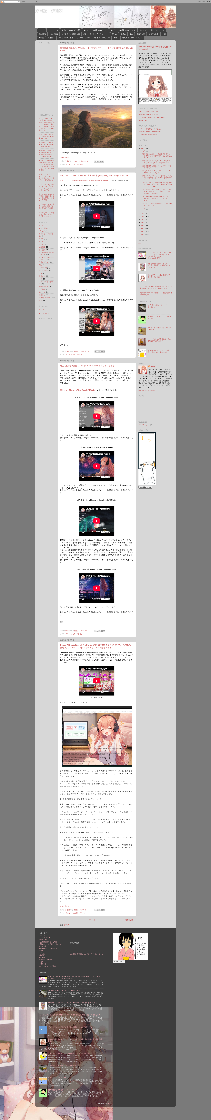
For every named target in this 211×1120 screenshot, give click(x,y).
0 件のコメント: (85, 161)
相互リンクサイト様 (65, 38)
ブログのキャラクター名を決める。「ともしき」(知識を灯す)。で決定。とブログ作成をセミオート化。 (157, 191)
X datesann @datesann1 (147, 134)
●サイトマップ (44, 313)
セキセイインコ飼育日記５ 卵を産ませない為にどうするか (69, 1053)
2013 (143, 232)
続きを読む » (64, 157)
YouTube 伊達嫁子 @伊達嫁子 (150, 129)
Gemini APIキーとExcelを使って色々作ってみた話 (159, 276)
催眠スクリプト (44, 262)
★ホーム (42, 935)
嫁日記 (41, 38)
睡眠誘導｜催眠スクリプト (132, 38)
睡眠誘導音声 (43, 286)
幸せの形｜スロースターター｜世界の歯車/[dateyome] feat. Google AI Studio (94, 175)
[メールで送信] (95, 161)
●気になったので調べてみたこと (50, 944)
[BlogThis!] (97, 161)
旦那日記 (51, 38)
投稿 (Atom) (68, 925)
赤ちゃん (42, 292)
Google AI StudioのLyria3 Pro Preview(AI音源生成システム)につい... (156, 172)
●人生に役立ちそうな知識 (48, 942)
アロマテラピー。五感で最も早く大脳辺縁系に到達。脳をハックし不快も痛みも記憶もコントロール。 (157, 184)
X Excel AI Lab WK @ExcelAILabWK (151, 117)
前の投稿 (129, 920)
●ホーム (42, 309)
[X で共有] (99, 161)
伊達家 (153, 366)
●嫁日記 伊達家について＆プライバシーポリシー (87, 954)
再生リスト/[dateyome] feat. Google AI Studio (77, 390)
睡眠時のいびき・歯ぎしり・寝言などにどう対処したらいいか (46, 214)
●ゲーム (42, 953)
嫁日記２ (42, 247)
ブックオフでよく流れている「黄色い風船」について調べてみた (70, 1027)
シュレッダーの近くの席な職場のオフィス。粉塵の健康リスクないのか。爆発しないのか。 (156, 287)
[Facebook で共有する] (101, 161)
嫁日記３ (42, 250)
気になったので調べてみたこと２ (123, 30)
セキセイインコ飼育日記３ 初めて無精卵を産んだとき (159, 340)
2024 (143, 216)
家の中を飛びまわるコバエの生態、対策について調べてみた (158, 351)
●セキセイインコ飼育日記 (48, 948)
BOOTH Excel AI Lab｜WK (148, 112)
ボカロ (116, 38)
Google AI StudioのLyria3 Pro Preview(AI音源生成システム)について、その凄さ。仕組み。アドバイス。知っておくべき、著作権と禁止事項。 (47, 124)
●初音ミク (42, 964)
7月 (144, 209)
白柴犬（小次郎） (45, 298)
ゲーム (114, 34)
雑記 (40, 265)
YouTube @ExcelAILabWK (148, 114)
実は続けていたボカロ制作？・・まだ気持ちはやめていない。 (46, 144)
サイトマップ (53, 30)
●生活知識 (42, 946)
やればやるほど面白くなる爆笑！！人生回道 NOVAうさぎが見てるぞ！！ (160, 265)
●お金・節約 (43, 940)
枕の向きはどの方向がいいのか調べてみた (62, 1090)
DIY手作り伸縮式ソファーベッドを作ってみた (64, 990)
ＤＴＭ (67, 164)
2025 (143, 213)
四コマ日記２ (154, 34)
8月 (144, 151)
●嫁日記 (42, 955)
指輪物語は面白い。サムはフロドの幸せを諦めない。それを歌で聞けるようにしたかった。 (157, 156)
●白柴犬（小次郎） (46, 959)
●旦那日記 (42, 957)
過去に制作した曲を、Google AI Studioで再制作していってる (87, 366)
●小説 (41, 951)
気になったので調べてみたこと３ (151, 30)
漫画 (131, 34)
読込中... (141, 243)
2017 (143, 219)
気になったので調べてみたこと (95, 30)
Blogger (109, 1103)
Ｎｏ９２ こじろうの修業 (57, 1078)
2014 (143, 228)
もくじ (41, 241)
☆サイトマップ (44, 937)
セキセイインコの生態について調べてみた (62, 1065)
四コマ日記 (141, 34)
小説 (164, 34)
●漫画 (41, 962)
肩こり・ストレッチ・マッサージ (95, 34)
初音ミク (79, 354)
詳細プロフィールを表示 (146, 390)
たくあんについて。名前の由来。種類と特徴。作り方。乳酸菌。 (46, 206)
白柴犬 (123, 34)
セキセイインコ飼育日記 (71, 34)
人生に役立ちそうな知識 (71, 30)
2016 (143, 222)
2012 (143, 235)
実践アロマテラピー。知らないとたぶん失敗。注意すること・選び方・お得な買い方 (46, 177)
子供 (40, 273)
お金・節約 (53, 34)
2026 (143, 148)
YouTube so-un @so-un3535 (149, 132)
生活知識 (42, 34)
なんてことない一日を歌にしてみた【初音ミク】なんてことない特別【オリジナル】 (46, 187)
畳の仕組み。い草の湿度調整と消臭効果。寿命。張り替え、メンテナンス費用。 (46, 197)
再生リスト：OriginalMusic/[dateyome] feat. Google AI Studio (84, 180)
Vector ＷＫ (142, 120)
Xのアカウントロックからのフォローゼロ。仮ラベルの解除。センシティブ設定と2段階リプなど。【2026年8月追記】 (46, 165)
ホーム (41, 30)
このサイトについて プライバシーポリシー (93, 38)
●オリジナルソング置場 (47, 966)
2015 (143, 225)
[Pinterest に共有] (103, 161)
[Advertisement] (47, 78)
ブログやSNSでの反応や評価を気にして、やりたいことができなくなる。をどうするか (157, 198)
